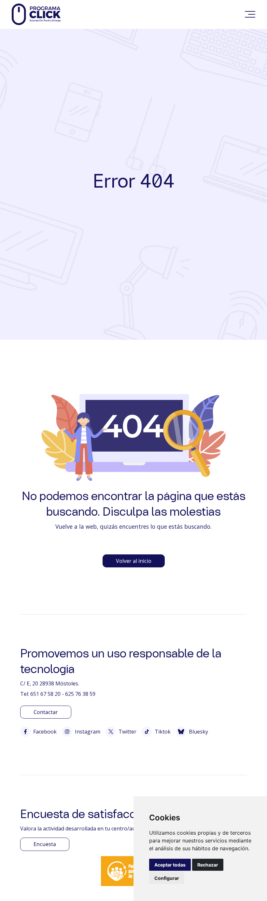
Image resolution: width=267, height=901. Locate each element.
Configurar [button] (166, 878)
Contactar (46, 712)
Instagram (87, 731)
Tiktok (163, 731)
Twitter (127, 731)
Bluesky (198, 731)
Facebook (45, 731)
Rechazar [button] (207, 865)
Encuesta (45, 844)
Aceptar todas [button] (170, 865)
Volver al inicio (133, 560)
